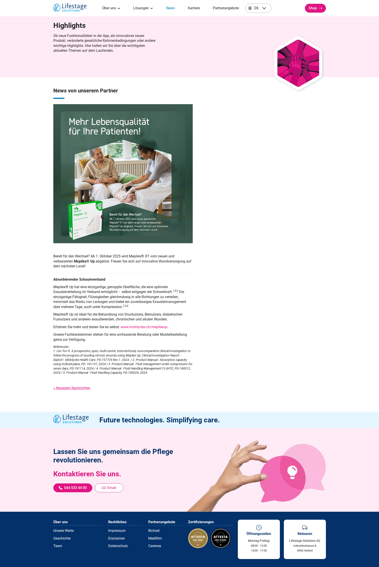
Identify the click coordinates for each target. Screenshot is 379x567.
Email (111, 488)
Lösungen (141, 8)
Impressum (117, 531)
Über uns (109, 8)
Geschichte (62, 538)
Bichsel (154, 531)
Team (57, 546)
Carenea (154, 546)
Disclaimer (116, 538)
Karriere (194, 8)
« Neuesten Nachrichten (71, 388)
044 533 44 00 (75, 488)
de (256, 8)
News (170, 8)
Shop (313, 8)
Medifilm (155, 538)
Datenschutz (118, 546)
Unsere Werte (63, 531)
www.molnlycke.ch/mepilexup (144, 327)
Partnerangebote (226, 8)
